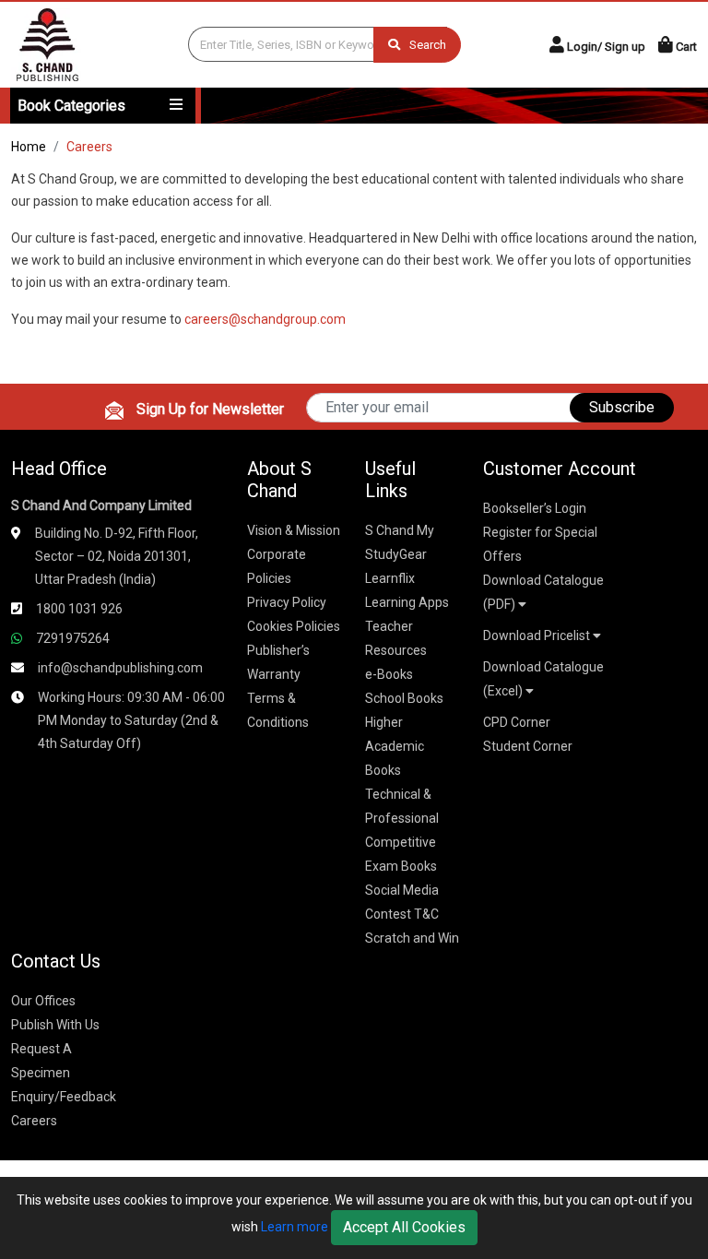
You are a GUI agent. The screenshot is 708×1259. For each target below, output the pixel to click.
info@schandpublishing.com (120, 667)
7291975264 (73, 638)
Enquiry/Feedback (63, 1096)
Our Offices (43, 1000)
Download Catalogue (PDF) (543, 592)
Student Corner (527, 746)
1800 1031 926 (79, 608)
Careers (34, 1120)
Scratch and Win (412, 938)
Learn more (294, 1226)
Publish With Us (55, 1024)
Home (28, 146)
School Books (404, 698)
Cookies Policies (293, 626)
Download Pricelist (538, 635)
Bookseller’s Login (534, 508)
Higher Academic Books (394, 746)
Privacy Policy (286, 602)
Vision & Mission (293, 530)
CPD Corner (516, 722)
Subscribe (622, 407)
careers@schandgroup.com (265, 319)
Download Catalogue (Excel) (543, 678)
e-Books (389, 674)
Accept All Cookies (404, 1227)
